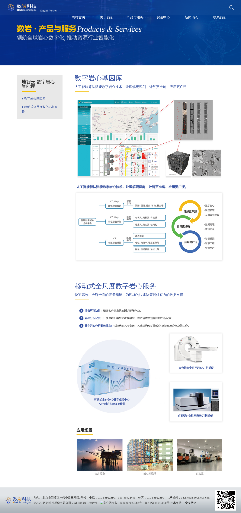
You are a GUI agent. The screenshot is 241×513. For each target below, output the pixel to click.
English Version (48, 10)
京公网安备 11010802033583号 (122, 502)
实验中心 (163, 17)
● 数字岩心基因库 (33, 98)
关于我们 (107, 17)
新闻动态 (191, 17)
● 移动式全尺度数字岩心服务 (39, 109)
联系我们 (220, 17)
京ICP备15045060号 (157, 502)
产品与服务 (135, 17)
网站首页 (78, 17)
